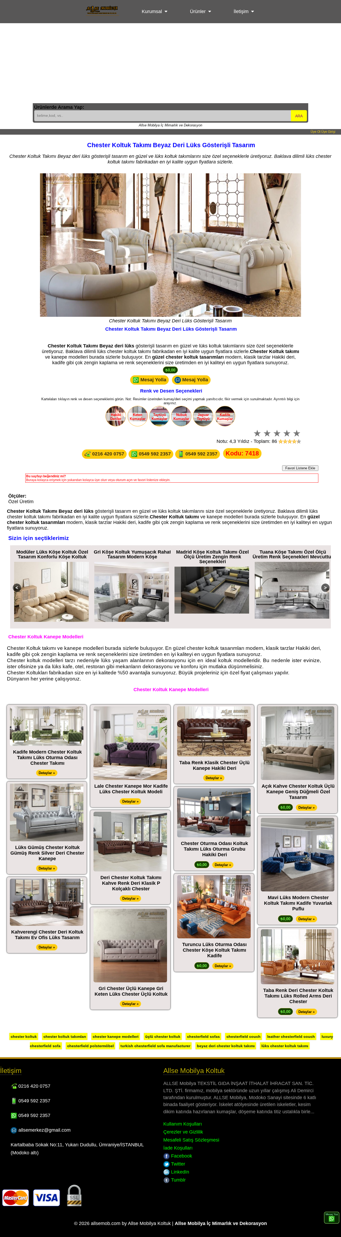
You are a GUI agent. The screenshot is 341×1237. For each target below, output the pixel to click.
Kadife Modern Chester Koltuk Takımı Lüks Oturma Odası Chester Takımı (47, 757)
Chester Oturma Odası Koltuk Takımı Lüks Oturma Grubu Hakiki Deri (214, 849)
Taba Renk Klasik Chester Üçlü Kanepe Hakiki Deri (214, 765)
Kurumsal (152, 11)
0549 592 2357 (154, 454)
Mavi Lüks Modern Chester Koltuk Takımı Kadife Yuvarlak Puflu (298, 903)
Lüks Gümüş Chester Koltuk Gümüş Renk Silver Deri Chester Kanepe (47, 853)
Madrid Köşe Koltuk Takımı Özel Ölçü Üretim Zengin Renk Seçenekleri (132, 556)
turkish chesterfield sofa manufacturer (155, 1046)
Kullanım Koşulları (182, 1124)
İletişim (241, 11)
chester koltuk (24, 1036)
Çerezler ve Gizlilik (183, 1132)
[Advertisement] (170, 63)
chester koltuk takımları (64, 1036)
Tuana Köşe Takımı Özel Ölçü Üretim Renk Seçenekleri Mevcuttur (212, 554)
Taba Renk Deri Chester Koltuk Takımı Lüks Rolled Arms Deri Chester (298, 996)
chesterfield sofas (203, 1036)
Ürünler (198, 11)
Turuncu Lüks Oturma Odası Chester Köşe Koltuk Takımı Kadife (214, 950)
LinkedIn (179, 1172)
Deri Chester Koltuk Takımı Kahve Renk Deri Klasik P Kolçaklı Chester (130, 883)
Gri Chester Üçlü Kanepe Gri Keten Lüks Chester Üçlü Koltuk (131, 991)
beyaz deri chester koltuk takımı (226, 1046)
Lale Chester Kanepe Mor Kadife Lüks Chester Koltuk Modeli (131, 788)
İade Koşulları (178, 1148)
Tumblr (178, 1180)
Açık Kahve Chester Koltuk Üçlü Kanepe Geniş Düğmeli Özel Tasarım (298, 791)
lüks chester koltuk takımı (284, 1046)
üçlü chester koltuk (162, 1036)
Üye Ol (315, 132)
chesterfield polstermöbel (90, 1046)
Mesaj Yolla (152, 379)
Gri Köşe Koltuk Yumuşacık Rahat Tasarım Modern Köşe (52, 554)
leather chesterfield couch (291, 1036)
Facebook (181, 1156)
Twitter (177, 1164)
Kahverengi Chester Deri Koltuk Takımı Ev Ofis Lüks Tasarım (47, 934)
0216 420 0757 (107, 454)
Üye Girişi (328, 132)
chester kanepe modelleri (116, 1036)
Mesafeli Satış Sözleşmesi (191, 1140)
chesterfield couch (243, 1036)
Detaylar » (47, 773)
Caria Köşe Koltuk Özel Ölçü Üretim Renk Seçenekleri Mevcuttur (292, 554)
